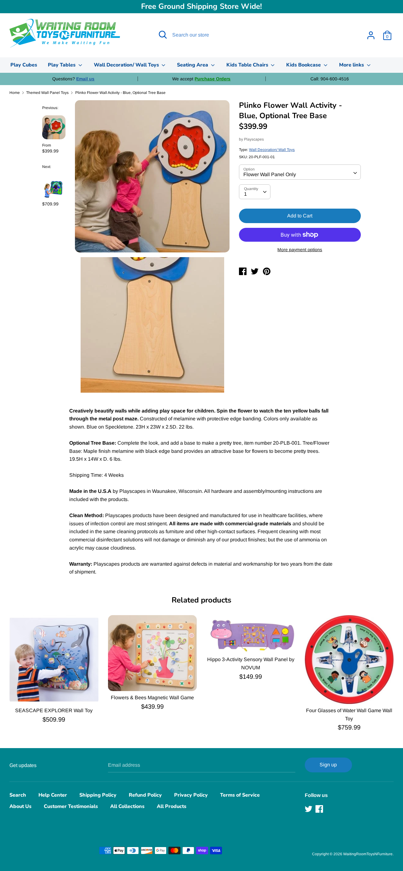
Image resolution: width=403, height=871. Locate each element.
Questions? (73, 78)
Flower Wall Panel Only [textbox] (269, 174)
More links (352, 64)
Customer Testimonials (71, 806)
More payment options (299, 249)
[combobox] (300, 172)
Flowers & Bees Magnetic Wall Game (152, 697)
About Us (20, 806)
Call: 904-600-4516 (329, 78)
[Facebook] (319, 809)
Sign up (328, 764)
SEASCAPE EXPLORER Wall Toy (54, 710)
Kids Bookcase (304, 64)
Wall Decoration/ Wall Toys (127, 64)
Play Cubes (23, 64)
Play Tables (62, 64)
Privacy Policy (191, 795)
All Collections (127, 806)
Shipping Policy (97, 795)
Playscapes (254, 139)
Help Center (52, 795)
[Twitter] (309, 809)
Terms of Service (240, 795)
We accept (201, 78)
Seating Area (193, 64)
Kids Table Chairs (248, 64)
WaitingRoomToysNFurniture (368, 854)
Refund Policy (145, 795)
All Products (171, 806)
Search (17, 795)
